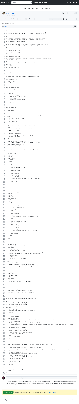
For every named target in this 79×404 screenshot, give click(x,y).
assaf (7, 13)
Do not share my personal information (66, 399)
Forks (33, 19)
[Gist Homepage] (5, 2)
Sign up (75, 2)
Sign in (69, 2)
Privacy (23, 399)
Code (6, 19)
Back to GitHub (43, 2)
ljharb (9, 378)
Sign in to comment (51, 392)
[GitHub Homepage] (6, 400)
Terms (19, 399)
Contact (46, 399)
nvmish (13, 13)
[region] (39, 201)
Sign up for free (8, 392)
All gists (35, 2)
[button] (63, 19)
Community (37, 399)
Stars (24, 19)
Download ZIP (72, 18)
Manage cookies (52, 399)
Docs (42, 399)
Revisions (14, 19)
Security (28, 399)
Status (32, 399)
